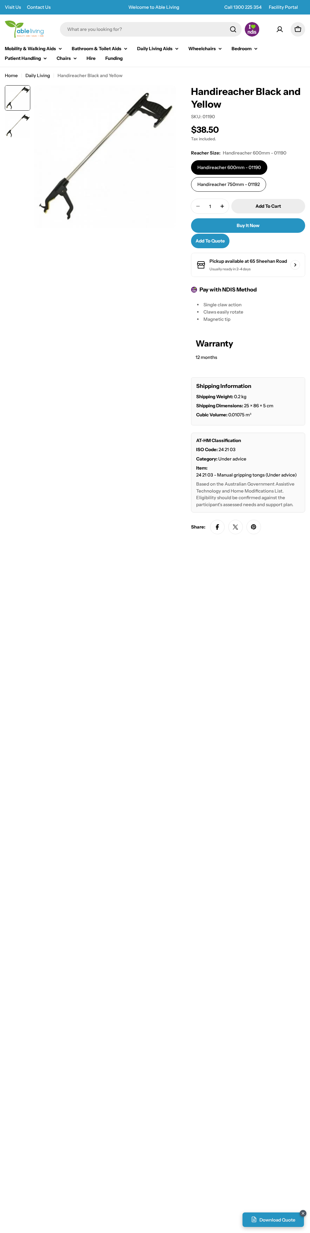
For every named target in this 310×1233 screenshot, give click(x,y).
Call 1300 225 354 (243, 7)
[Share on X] (235, 527)
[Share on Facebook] (217, 527)
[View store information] (295, 265)
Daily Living (37, 75)
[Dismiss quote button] (303, 1213)
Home (11, 75)
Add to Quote (210, 241)
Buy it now (248, 225)
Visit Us (13, 7)
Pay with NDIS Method (228, 289)
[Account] (279, 29)
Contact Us (39, 7)
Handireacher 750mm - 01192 (228, 184)
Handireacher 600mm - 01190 (229, 167)
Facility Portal (283, 7)
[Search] (233, 29)
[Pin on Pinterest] (253, 527)
